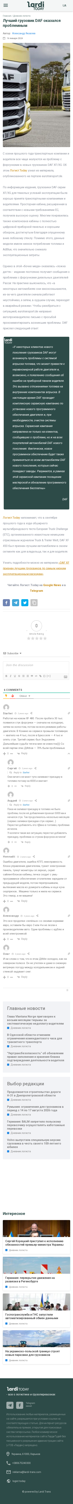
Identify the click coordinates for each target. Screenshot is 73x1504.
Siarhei (26, 772)
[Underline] (15, 676)
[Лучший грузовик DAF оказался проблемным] (6, 603)
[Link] (40, 676)
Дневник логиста (21, 16)
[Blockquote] (32, 676)
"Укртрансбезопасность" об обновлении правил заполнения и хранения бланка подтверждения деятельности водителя (35, 1057)
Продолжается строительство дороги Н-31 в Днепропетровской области (34, 1093)
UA (64, 5)
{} (44, 676)
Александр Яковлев (23, 33)
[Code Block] (36, 676)
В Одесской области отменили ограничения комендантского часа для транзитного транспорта (34, 1038)
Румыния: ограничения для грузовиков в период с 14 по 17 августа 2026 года (35, 1108)
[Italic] (10, 676)
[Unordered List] (27, 676)
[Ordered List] (23, 676)
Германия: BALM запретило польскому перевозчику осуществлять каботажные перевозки (36, 1125)
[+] (49, 676)
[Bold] (6, 676)
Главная (7, 16)
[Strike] (19, 676)
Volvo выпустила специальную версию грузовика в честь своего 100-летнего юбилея (34, 1143)
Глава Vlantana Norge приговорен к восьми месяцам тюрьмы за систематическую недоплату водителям (35, 1020)
